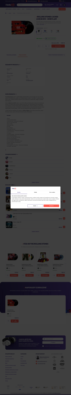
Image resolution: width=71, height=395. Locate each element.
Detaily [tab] (35, 192)
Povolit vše (51, 205)
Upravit (34, 205)
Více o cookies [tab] (52, 192)
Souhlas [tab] (18, 192)
